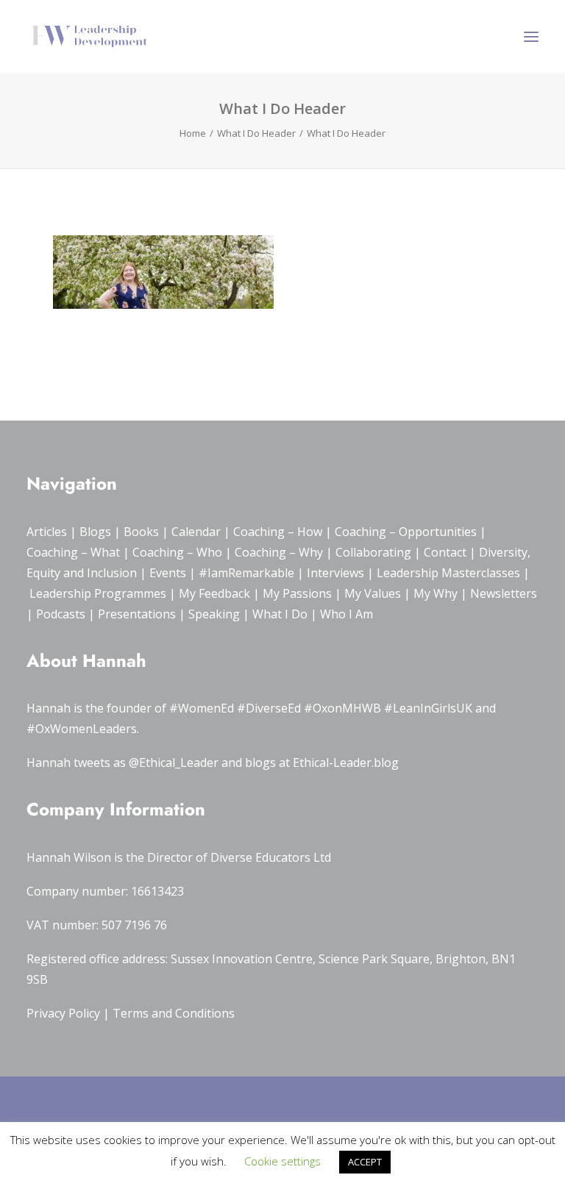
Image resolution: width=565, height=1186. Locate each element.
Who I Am (346, 614)
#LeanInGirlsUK (428, 708)
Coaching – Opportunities (406, 532)
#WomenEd (201, 708)
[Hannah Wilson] (89, 36)
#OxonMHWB (342, 708)
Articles (46, 532)
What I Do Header (256, 133)
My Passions (297, 593)
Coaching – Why (279, 552)
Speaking (214, 614)
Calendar (196, 532)
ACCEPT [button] (365, 1161)
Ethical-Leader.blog (346, 762)
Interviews (335, 573)
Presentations (137, 614)
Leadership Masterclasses (448, 573)
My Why (435, 593)
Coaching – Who (177, 552)
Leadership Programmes (97, 593)
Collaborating (373, 552)
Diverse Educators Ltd (270, 857)
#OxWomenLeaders (81, 729)
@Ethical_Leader (173, 762)
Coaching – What (73, 552)
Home (193, 133)
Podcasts (60, 614)
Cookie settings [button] (282, 1161)
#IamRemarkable (246, 573)
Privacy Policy (63, 1013)
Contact (445, 552)
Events (167, 573)
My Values (372, 593)
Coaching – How (277, 532)
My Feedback (214, 593)
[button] (531, 36)
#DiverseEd (269, 708)
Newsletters (503, 593)
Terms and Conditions (174, 1013)
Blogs (95, 532)
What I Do (280, 614)
